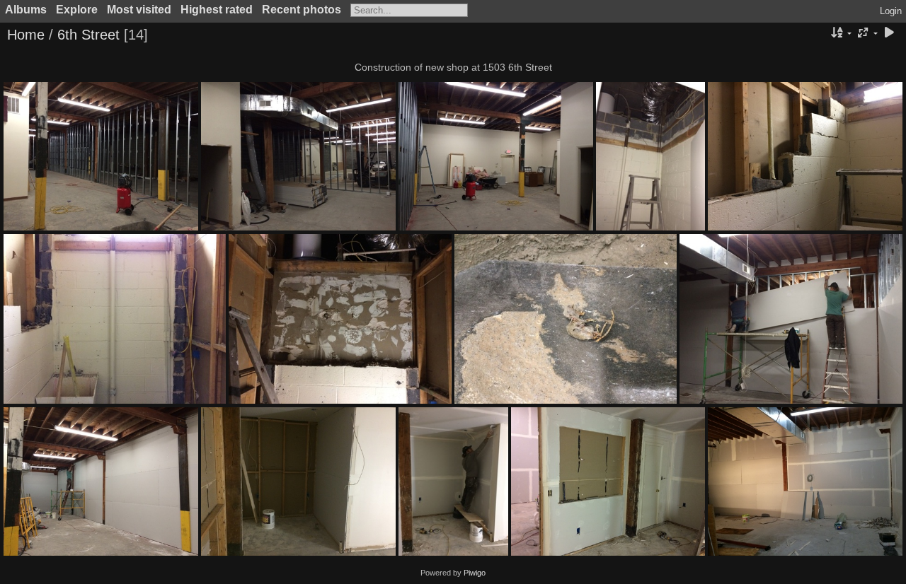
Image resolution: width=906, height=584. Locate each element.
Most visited (139, 10)
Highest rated (216, 10)
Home (26, 34)
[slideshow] (889, 33)
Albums (26, 10)
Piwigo (475, 572)
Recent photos (301, 10)
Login (891, 11)
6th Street (88, 34)
